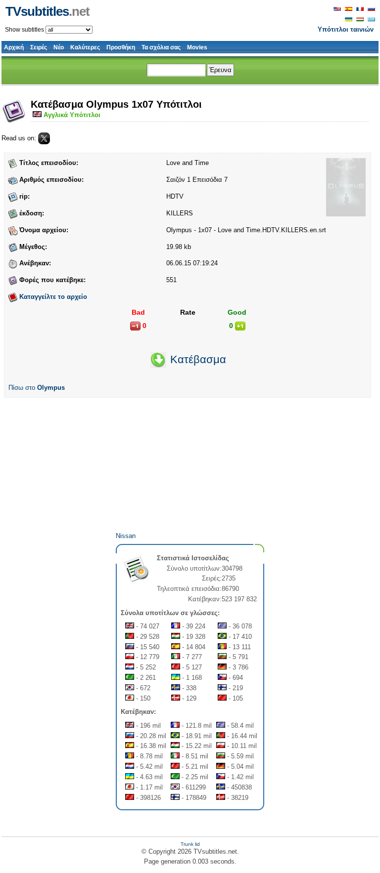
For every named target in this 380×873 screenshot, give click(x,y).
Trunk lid (190, 844)
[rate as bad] (135, 326)
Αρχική (14, 47)
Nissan (126, 536)
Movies (197, 47)
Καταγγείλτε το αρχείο (53, 296)
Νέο (58, 47)
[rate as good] (240, 326)
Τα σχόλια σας (161, 47)
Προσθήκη (120, 47)
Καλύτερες (85, 47)
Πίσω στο (36, 387)
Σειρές (38, 47)
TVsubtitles (47, 11)
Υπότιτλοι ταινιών (346, 29)
